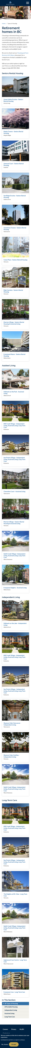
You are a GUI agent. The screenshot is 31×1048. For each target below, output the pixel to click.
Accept (13, 1044)
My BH (22, 1029)
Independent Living (11, 1010)
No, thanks (4, 1044)
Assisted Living (9, 1013)
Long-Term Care (10, 1017)
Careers (5, 1029)
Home (3, 23)
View (15, 91)
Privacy (13, 1029)
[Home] (10, 5)
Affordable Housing (11, 1007)
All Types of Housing (11, 1003)
